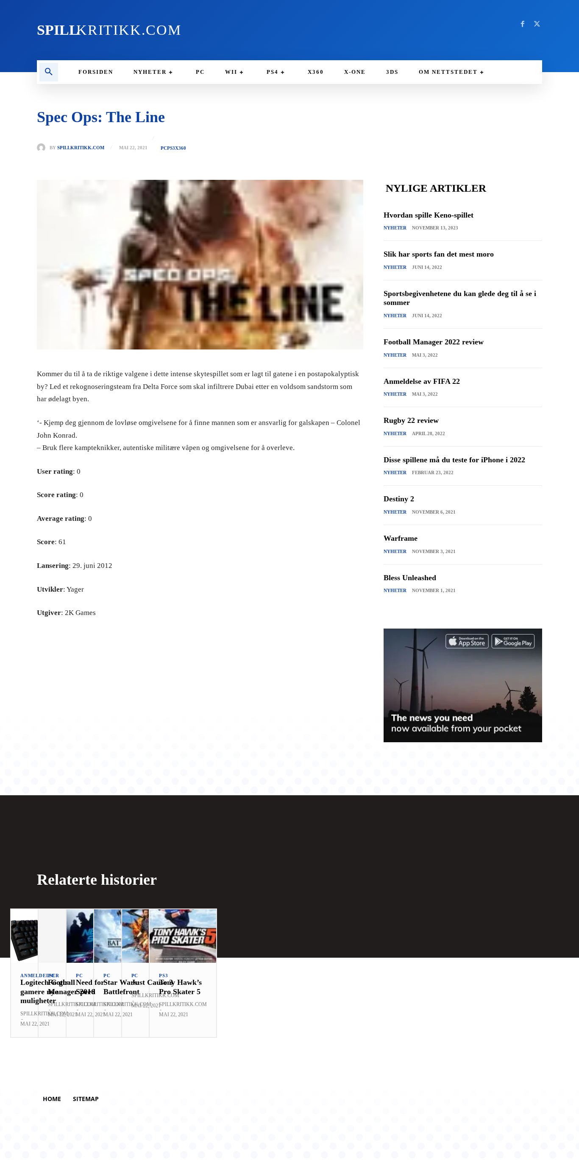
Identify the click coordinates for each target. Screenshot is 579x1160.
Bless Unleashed (410, 577)
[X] (537, 24)
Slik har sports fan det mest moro (439, 254)
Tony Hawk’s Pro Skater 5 (180, 987)
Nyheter (395, 227)
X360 (180, 148)
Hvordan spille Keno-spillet (428, 215)
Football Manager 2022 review (434, 342)
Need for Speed (90, 987)
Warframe (401, 538)
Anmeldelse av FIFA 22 (422, 381)
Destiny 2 (399, 499)
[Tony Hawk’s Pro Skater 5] (183, 936)
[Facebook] (523, 24)
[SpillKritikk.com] (43, 147)
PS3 (171, 148)
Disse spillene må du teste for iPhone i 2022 (454, 460)
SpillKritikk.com (80, 147)
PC (164, 148)
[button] (48, 72)
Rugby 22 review (411, 420)
